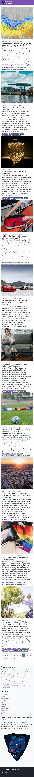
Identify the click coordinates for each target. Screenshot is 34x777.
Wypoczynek (23, 584)
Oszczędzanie (20, 582)
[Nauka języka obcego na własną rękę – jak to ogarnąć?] (17, 538)
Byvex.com (4, 773)
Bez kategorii (5, 694)
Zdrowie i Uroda (12, 67)
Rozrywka (11, 69)
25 (2, 658)
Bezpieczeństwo (21, 67)
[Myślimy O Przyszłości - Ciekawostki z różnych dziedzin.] (7, 2)
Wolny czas (15, 455)
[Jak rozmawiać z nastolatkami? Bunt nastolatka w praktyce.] (17, 409)
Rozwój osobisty (20, 69)
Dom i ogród (6, 262)
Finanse (5, 198)
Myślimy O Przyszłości (13, 769)
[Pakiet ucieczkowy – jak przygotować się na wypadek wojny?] (17, 216)
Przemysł (5, 134)
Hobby (4, 453)
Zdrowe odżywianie (24, 455)
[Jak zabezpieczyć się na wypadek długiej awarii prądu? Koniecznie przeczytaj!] (17, 280)
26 (6, 658)
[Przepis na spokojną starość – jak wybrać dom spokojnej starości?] (17, 602)
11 (27, 655)
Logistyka (5, 69)
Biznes (4, 67)
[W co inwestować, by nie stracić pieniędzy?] (17, 152)
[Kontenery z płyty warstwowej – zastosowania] (17, 87)
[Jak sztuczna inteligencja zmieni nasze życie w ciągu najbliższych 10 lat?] (17, 23)
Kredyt (25, 198)
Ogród (22, 134)
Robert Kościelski (17, 41)
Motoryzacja (5, 708)
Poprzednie (5, 655)
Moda (3, 706)
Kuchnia (3, 704)
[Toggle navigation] (30, 2)
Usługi (10, 134)
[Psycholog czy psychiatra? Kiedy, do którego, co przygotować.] (17, 345)
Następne (12, 658)
